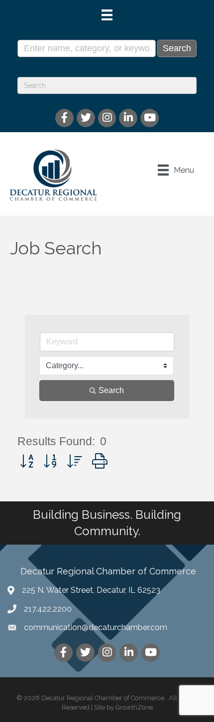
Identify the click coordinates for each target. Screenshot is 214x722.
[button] (26, 461)
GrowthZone (134, 707)
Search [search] (111, 390)
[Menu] (107, 14)
